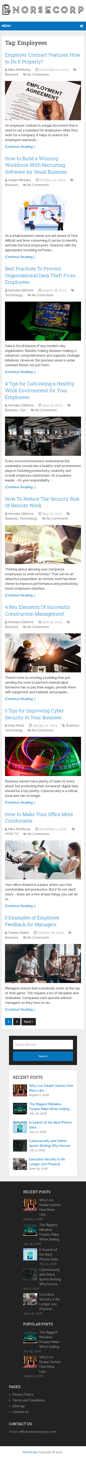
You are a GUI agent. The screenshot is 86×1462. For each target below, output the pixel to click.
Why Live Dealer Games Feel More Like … (51, 1088)
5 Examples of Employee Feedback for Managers (32, 921)
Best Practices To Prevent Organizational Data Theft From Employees (40, 275)
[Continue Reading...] (20, 147)
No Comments (38, 74)
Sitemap (18, 1406)
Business (11, 74)
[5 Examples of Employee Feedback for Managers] (43, 963)
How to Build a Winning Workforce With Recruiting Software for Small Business (36, 165)
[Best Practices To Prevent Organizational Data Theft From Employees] (43, 321)
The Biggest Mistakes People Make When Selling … (50, 1106)
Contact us (20, 1412)
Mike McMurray (19, 70)
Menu (6, 26)
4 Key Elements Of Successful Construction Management (37, 610)
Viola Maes (16, 725)
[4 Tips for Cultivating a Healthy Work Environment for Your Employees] (43, 436)
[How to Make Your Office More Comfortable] (43, 859)
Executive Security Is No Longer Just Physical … (47, 1161)
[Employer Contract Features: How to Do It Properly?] (43, 100)
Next (28, 1022)
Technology (14, 295)
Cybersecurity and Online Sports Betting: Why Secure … (50, 1143)
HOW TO (11, 834)
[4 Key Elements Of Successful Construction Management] (43, 652)
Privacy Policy (22, 1394)
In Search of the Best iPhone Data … (50, 1125)
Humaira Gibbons (21, 290)
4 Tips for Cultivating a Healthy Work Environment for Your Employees (39, 390)
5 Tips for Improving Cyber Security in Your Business (34, 714)
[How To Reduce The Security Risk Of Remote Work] (43, 544)
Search (42, 1056)
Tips (23, 410)
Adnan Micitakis (19, 180)
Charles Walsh (18, 933)
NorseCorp (30, 1452)
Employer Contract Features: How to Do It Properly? (42, 58)
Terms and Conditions (28, 1400)
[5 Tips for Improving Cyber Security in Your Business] (43, 756)
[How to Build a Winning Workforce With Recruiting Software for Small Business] (43, 210)
